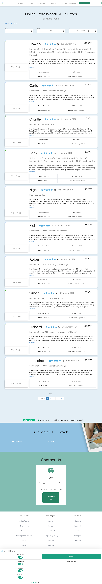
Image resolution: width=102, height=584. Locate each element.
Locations (51, 545)
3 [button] (53, 398)
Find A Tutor (84, 3)
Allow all (71, 556)
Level (6, 28)
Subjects (39, 28)
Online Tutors (24, 521)
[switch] (20, 564)
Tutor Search (20, 3)
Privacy (51, 526)
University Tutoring (41, 3)
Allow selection (71, 561)
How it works (24, 526)
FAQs (24, 541)
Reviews (24, 531)
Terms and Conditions (51, 531)
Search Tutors (8, 23)
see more (32, 67)
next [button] (61, 398)
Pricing (24, 545)
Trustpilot (77, 541)
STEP (15, 23)
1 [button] (47, 398)
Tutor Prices (64, 3)
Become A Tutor (72, 3)
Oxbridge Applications (24, 536)
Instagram (77, 536)
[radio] (45, 44)
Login (96, 3)
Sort (70, 28)
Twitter (77, 531)
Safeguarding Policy (51, 536)
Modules (51, 541)
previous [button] (42, 398)
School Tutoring (29, 3)
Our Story (51, 521)
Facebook (77, 526)
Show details (33, 582)
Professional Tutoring (53, 3)
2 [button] (50, 398)
